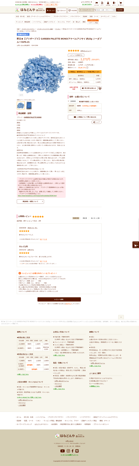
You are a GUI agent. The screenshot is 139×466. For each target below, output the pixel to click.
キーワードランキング (24, 424)
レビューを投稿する (76, 55)
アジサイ (57, 29)
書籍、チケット (104, 421)
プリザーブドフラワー (61, 16)
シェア (98, 122)
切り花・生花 (28, 417)
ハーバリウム (37, 22)
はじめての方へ (87, 4)
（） (85, 51)
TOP (18, 29)
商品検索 (120, 10)
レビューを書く (59, 299)
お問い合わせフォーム (25, 400)
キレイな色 (23, 246)
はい (41, 239)
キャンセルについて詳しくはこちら (30, 397)
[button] (20, 74)
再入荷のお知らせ (90, 88)
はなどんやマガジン (41, 424)
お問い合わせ (69, 441)
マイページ (22, 403)
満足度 (85, 218)
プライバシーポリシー (101, 424)
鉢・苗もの (76, 22)
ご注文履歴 (22, 405)
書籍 (84, 22)
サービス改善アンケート (70, 455)
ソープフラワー (85, 417)
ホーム (18, 417)
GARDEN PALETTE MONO (32, 117)
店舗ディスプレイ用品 (89, 421)
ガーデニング (105, 16)
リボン (114, 16)
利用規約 (87, 424)
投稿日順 (76, 218)
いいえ (45, 239)
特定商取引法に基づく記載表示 (71, 424)
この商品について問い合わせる (86, 117)
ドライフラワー (75, 16)
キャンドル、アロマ (64, 22)
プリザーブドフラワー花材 (45, 29)
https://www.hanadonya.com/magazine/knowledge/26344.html (37, 195)
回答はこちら (95, 386)
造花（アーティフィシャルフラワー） (39, 16)
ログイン (68, 303)
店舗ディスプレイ (49, 22)
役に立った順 (95, 218)
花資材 (85, 16)
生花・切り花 (20, 16)
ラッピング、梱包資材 (23, 22)
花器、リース (94, 16)
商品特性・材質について (30, 201)
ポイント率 (51, 5)
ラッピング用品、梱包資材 (52, 421)
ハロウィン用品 (93, 23)
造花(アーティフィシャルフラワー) (105, 417)
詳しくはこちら (24, 374)
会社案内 (54, 424)
